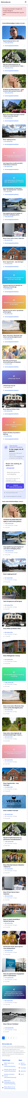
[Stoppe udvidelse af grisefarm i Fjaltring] (14, 429)
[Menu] (25, 2)
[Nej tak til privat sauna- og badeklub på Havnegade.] (14, 306)
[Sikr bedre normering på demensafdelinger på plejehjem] (14, 357)
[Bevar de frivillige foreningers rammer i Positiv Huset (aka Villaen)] (14, 111)
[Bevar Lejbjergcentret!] (14, 135)
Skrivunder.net (5, 2)
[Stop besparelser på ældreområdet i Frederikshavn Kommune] (14, 159)
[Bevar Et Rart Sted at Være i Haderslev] (14, 234)
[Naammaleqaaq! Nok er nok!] (14, 36)
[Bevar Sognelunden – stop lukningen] (14, 257)
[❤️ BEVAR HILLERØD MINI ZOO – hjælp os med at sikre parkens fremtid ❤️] (14, 86)
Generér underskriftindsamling (15, 486)
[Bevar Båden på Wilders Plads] (14, 405)
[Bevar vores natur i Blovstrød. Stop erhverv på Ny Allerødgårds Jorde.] (14, 332)
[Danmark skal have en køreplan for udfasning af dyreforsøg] (14, 281)
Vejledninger (6, 1060)
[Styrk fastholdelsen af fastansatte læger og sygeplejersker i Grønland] (14, 184)
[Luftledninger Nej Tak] (14, 381)
